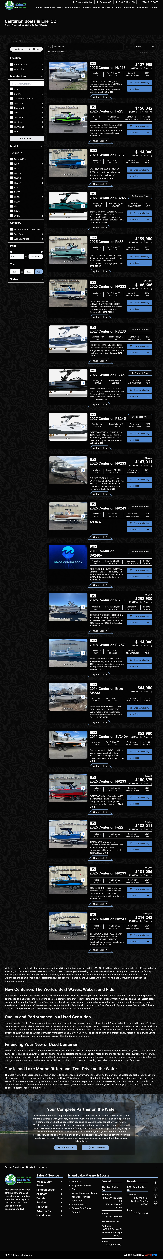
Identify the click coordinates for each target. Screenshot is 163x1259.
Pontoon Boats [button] (72, 7)
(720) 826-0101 (114, 1244)
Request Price (142, 196)
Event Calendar (79, 1204)
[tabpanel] (27, 188)
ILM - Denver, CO (110, 1221)
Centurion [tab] (17, 152)
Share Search (148, 52)
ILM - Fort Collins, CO (111, 1189)
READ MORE (107, 92)
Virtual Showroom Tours (84, 1193)
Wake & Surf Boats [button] (53, 7)
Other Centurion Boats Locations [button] (26, 1167)
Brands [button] (96, 7)
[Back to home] (15, 5)
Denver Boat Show (81, 1208)
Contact (76, 1212)
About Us (76, 1181)
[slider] (11, 252)
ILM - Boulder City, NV (136, 1189)
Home (39, 7)
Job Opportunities (81, 1197)
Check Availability (141, 82)
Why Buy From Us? (81, 1185)
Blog (74, 1189)
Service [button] (106, 7)
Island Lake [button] (142, 7)
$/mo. (141, 68)
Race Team (77, 1200)
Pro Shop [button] (116, 7)
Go (38, 271)
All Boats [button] (86, 7)
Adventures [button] (129, 7)
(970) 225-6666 (114, 1216)
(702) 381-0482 (140, 1213)
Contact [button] (154, 7)
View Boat (134, 89)
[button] (82, 2)
